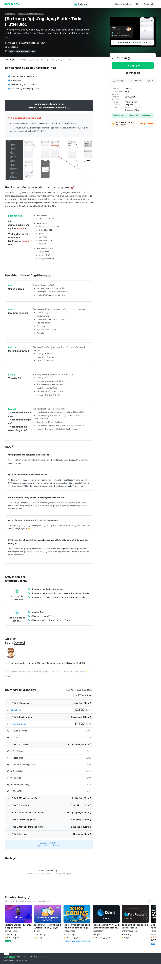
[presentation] (132, 42)
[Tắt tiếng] (152, 21)
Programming (10, 13)
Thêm (7, 38)
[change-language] (137, 4)
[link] (46, 710)
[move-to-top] (6, 952)
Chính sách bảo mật (24, 957)
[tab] (10, 60)
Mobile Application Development (31, 13)
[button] (133, 32)
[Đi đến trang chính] (9, 957)
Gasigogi (12, 47)
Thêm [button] (7, 676)
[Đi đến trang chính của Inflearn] (11, 4)
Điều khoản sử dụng (41, 957)
